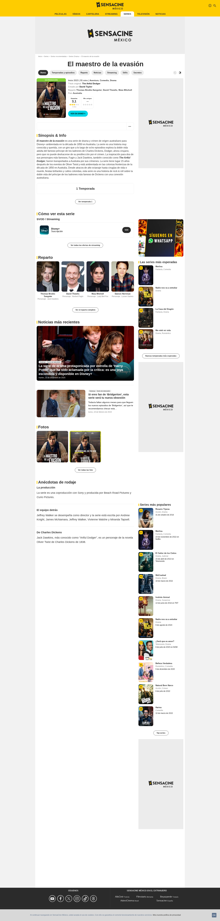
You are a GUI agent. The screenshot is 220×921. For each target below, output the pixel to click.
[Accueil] (110, 5)
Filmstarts (141, 896)
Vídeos (76, 14)
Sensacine (161, 900)
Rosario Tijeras (162, 509)
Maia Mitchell (125, 90)
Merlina (158, 266)
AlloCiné (119, 896)
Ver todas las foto (85, 470)
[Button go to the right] (180, 73)
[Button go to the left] (175, 73)
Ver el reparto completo (85, 310)
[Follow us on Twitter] (69, 898)
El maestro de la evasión (105, 64)
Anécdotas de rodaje (57, 482)
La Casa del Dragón (164, 309)
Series (127, 14)
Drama (113, 80)
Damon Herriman (123, 294)
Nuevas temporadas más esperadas (160, 356)
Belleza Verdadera (163, 663)
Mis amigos (87, 98)
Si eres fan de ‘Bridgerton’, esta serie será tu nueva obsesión (108, 396)
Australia (77, 93)
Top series (161, 733)
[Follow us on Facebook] (61, 898)
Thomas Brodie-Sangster (89, 90)
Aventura (94, 80)
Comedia (104, 80)
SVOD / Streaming (48, 219)
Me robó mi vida (163, 330)
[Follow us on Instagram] (77, 898)
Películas (60, 14)
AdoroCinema (127, 900)
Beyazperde (166, 896)
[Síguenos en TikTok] (85, 898)
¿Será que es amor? (164, 641)
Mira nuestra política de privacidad (167, 915)
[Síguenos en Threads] (94, 898)
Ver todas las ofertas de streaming (85, 245)
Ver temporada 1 (85, 202)
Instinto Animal (162, 597)
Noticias (160, 14)
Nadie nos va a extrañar (166, 288)
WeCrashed (160, 575)
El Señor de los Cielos (165, 553)
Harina (158, 707)
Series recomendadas (59, 56)
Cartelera (92, 14)
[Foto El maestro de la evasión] (52, 446)
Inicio (40, 56)
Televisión (143, 14)
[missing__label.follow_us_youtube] (53, 898)
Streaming (111, 14)
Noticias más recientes (59, 322)
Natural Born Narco (164, 685)
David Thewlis (110, 90)
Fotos (43, 427)
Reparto (45, 257)
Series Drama (74, 56)
